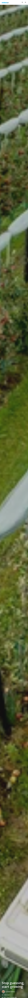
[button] (22, 2)
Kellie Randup (11, 991)
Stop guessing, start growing (13, 985)
